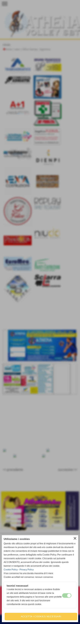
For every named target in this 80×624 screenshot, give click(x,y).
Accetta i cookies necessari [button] (41, 616)
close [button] (75, 538)
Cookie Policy (11, 569)
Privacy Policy (27, 569)
